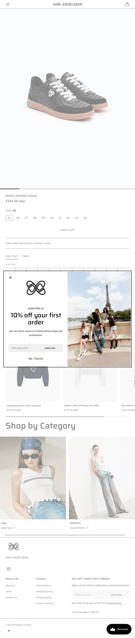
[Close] (10, 278)
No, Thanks (35, 358)
